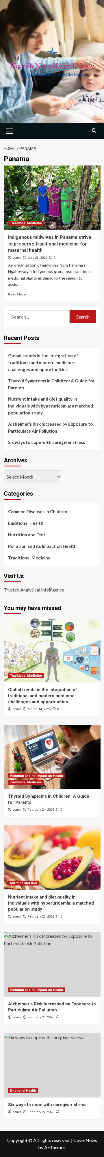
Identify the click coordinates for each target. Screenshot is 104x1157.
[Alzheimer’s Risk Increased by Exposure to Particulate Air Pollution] (52, 964)
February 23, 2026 (41, 916)
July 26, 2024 (37, 258)
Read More (17, 294)
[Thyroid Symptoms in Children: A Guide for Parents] (52, 757)
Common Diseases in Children (37, 511)
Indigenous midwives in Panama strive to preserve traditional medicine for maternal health (50, 244)
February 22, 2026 (41, 1112)
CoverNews (85, 1140)
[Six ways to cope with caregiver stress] (52, 1065)
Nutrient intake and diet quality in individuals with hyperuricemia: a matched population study (50, 405)
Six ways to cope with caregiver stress (46, 442)
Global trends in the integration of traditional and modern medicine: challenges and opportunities (43, 362)
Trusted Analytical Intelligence (34, 589)
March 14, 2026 (39, 709)
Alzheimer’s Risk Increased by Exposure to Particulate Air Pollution (50, 427)
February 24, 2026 (41, 810)
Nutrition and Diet (26, 534)
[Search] (94, 130)
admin (17, 257)
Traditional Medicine (26, 223)
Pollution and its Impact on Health (42, 546)
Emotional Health (25, 523)
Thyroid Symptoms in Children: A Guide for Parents (51, 384)
